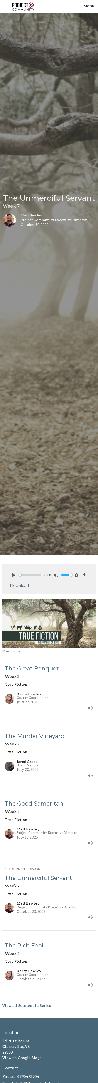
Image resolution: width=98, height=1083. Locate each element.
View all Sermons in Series (26, 1006)
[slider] (29, 575)
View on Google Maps (21, 1058)
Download (19, 585)
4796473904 (28, 1076)
